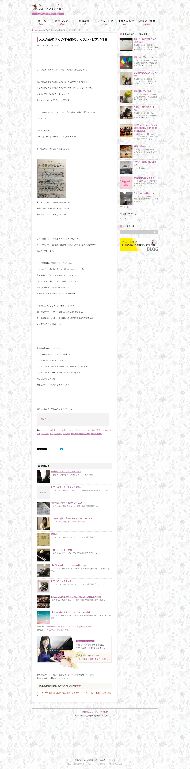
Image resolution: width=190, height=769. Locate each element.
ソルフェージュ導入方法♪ (58, 630)
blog (42, 430)
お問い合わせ (44, 419)
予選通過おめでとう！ (144, 178)
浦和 (51, 434)
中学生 (93, 430)
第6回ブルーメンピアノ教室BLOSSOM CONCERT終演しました (146, 128)
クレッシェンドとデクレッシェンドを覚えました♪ (69, 626)
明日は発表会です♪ (142, 146)
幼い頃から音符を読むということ (66, 503)
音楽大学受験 (84, 434)
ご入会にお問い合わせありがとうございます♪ (72, 518)
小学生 (106, 430)
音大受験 (74, 434)
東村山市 (45, 434)
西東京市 (66, 434)
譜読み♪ (54, 534)
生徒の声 (58, 434)
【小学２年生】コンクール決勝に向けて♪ (70, 565)
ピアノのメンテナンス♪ (62, 581)
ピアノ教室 (60, 430)
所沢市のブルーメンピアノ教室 (95, 712)
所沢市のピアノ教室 (95, 14)
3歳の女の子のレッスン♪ (145, 57)
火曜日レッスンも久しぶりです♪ (66, 471)
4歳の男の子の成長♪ (143, 91)
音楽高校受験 (96, 434)
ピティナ (70, 430)
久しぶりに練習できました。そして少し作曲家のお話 (76, 597)
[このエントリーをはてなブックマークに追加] (61, 449)
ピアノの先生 (49, 430)
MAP (78, 686)
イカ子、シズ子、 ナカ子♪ (63, 550)
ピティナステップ (82, 430)
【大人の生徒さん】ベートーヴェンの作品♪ (71, 612)
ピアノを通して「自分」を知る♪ (66, 487)
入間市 (99, 430)
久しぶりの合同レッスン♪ (146, 193)
